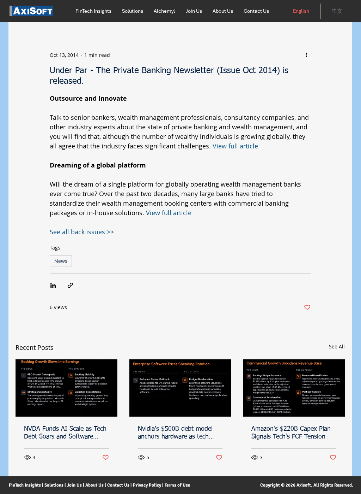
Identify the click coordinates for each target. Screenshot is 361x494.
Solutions (53, 485)
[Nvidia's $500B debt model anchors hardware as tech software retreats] (180, 388)
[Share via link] (70, 285)
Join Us (74, 485)
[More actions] (306, 55)
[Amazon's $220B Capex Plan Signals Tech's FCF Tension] (294, 388)
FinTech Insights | (26, 485)
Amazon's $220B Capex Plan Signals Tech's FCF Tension (291, 433)
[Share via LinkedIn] (53, 285)
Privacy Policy (147, 485)
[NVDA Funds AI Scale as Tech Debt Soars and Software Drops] (66, 388)
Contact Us (118, 485)
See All (337, 346)
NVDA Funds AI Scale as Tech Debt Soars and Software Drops (65, 433)
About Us (95, 485)
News (60, 261)
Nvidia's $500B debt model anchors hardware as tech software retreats (175, 433)
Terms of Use (178, 485)
